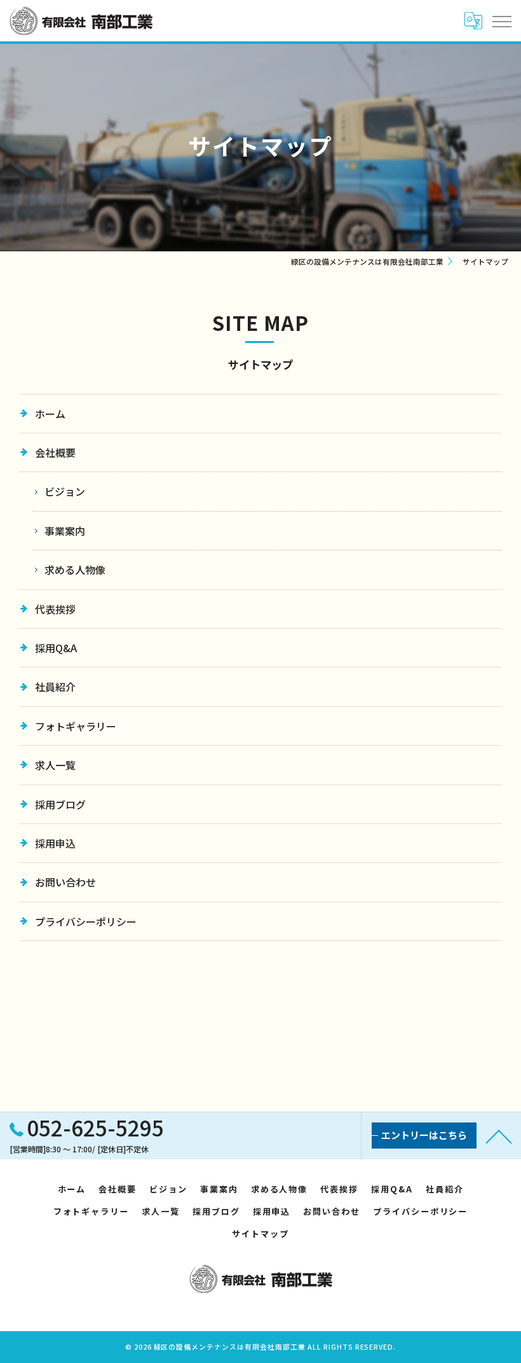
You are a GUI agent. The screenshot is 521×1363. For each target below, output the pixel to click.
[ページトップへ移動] (498, 1136)
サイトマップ (260, 1233)
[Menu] (501, 20)
